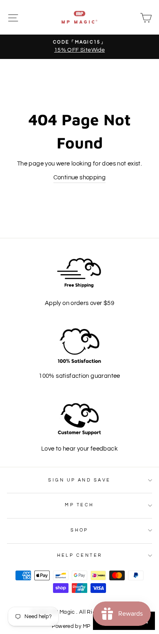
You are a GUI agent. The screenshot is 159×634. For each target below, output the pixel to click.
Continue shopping (79, 177)
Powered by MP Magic (79, 626)
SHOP (79, 530)
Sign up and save (79, 480)
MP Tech (79, 505)
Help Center (79, 555)
